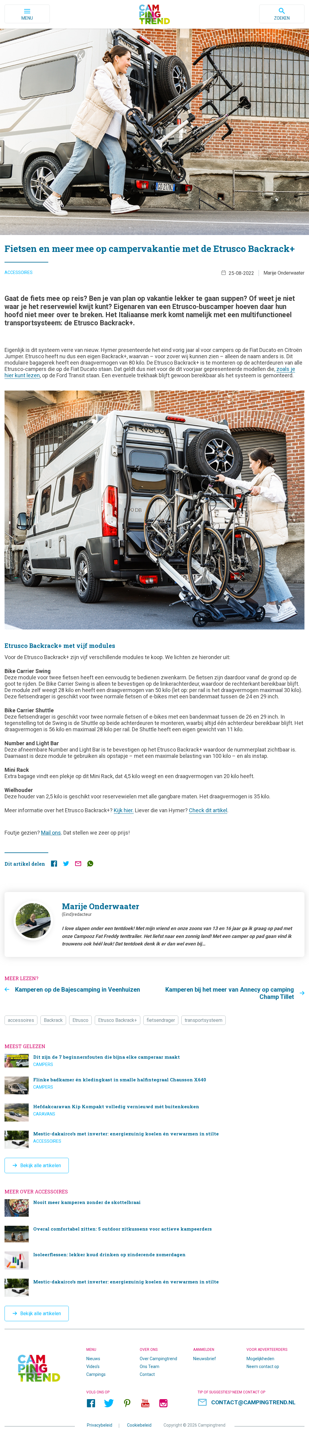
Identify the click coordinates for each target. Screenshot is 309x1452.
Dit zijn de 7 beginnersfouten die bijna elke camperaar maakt (154, 1060)
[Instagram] (163, 1403)
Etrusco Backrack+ (117, 1020)
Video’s (93, 1366)
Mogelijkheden (260, 1358)
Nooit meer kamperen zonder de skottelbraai (154, 1208)
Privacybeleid (99, 1425)
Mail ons (51, 832)
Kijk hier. (124, 810)
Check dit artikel (208, 810)
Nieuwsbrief (204, 1358)
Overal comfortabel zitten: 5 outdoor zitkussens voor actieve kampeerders (154, 1234)
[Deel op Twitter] (66, 865)
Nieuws (93, 1358)
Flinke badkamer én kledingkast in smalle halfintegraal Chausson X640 (154, 1085)
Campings (96, 1374)
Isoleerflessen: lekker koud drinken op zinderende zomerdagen (154, 1260)
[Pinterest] (127, 1403)
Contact (147, 1374)
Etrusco (80, 1020)
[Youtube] (145, 1403)
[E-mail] (78, 865)
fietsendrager (161, 1020)
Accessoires (19, 272)
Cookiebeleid (139, 1425)
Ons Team (149, 1366)
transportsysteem (203, 1020)
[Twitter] (108, 1403)
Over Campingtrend (158, 1358)
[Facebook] (90, 1403)
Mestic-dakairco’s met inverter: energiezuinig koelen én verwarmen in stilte (154, 1140)
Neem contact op (263, 1366)
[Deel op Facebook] (54, 865)
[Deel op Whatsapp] (90, 865)
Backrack (53, 1020)
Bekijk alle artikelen (40, 1165)
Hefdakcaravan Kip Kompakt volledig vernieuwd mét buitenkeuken (154, 1112)
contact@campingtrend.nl (253, 1402)
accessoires (21, 1020)
